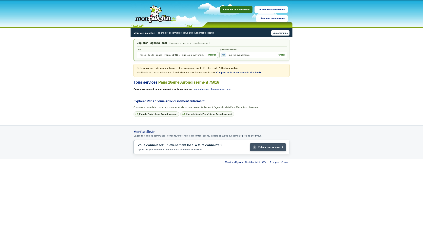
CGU (264, 162)
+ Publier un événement (236, 9)
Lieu (139, 50)
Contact (285, 162)
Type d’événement (228, 50)
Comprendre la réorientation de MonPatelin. (239, 72)
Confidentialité (252, 162)
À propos (274, 162)
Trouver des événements (271, 9)
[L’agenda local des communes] (155, 14)
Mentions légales (234, 162)
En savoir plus (280, 33)
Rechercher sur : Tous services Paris (212, 89)
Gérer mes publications (272, 18)
